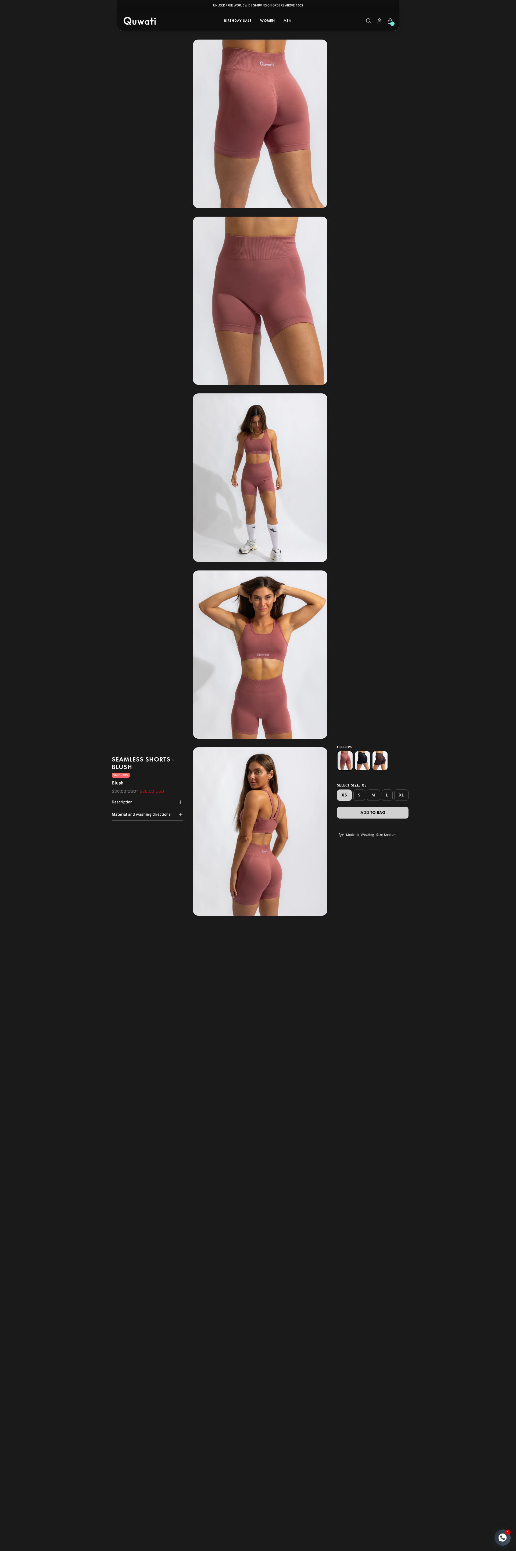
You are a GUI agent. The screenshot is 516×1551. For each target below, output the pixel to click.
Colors (344, 747)
